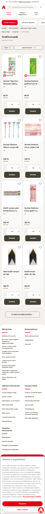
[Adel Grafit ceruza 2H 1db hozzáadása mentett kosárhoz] (19, 247)
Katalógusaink (6, 437)
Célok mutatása (22, 509)
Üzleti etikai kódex (7, 405)
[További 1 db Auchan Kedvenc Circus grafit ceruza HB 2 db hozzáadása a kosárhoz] (39, 231)
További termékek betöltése (21, 314)
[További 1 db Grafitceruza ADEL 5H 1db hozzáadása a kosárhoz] (39, 295)
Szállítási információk (8, 336)
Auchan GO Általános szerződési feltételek (31, 413)
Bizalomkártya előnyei (32, 336)
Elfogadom (22, 504)
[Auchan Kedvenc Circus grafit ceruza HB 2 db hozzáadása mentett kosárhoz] (40, 183)
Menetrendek (29, 405)
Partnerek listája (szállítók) (32, 497)
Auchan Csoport (7, 396)
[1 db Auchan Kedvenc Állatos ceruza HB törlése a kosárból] (5, 168)
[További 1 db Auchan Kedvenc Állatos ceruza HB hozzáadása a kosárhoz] (18, 168)
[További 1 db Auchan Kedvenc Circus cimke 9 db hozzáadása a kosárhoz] (39, 168)
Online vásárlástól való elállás (9, 378)
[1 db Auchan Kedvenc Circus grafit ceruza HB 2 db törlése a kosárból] (26, 231)
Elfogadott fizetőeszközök (10, 445)
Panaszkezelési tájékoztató (10, 449)
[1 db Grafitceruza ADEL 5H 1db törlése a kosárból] (26, 295)
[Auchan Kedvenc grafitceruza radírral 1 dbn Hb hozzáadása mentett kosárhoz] (40, 56)
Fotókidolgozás (29, 409)
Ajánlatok (28, 344)
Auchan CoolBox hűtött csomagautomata (9, 347)
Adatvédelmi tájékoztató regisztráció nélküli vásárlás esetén (10, 372)
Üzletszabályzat (7, 421)
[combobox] (22, 7)
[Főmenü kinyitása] (41, 7)
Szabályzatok (29, 340)
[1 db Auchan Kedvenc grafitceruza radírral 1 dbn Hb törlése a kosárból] (26, 104)
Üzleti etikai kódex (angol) (10, 409)
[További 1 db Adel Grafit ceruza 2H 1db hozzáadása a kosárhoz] (18, 295)
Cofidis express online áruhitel (9, 361)
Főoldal (4, 28)
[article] (12, 85)
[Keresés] (10, 7)
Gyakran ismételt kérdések (33, 392)
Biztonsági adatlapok (31, 418)
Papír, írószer (6, 32)
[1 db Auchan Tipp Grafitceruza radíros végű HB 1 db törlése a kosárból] (5, 104)
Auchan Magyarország (9, 392)
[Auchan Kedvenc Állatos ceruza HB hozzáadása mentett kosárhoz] (19, 120)
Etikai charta (6, 413)
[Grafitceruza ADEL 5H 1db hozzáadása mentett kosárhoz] (40, 247)
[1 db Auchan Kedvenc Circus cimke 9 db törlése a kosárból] (26, 168)
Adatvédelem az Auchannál (11, 401)
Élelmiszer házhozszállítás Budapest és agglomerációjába (10, 341)
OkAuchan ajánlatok (28, 22)
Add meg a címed (24, 2)
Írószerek (15, 32)
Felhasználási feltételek (32, 401)
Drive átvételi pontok (8, 357)
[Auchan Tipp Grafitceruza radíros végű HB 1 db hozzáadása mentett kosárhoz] (19, 56)
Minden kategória (9, 22)
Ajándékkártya (29, 396)
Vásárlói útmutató (7, 441)
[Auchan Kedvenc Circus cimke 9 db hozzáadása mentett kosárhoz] (40, 120)
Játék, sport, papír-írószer (28, 28)
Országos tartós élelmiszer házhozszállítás (10, 352)
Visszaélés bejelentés (8, 417)
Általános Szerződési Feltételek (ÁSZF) (8, 366)
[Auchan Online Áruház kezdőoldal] (4, 7)
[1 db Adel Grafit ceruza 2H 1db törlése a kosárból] (5, 295)
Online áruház (13, 28)
